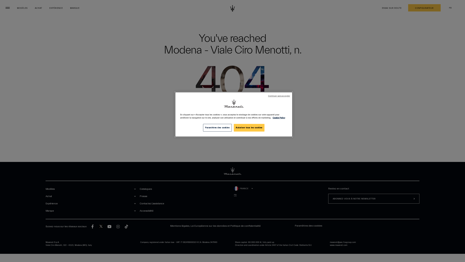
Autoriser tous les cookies (249, 127)
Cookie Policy (279, 118)
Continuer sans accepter (279, 96)
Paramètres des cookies (217, 127)
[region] (234, 114)
